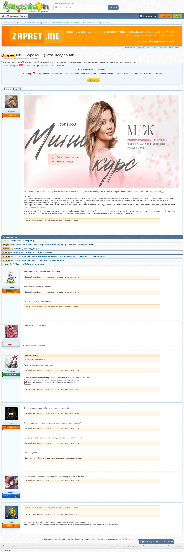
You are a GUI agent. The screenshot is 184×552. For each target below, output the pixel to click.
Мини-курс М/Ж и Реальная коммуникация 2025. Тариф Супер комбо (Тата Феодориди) (52, 245)
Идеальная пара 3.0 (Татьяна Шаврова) (124, 539)
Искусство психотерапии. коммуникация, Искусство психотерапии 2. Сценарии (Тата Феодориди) (58, 256)
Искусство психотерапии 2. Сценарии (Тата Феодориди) (38, 260)
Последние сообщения (16, 16)
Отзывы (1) (17, 89)
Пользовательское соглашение (154, 546)
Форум (3, 16)
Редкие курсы (141, 47)
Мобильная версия (9, 546)
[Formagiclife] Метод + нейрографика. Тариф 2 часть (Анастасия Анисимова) (75, 539)
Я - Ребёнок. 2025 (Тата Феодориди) (27, 264)
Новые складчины (152, 47)
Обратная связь (110, 546)
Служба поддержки (67, 3)
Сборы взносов (163, 47)
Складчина (7, 550)
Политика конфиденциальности (129, 546)
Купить (93, 80)
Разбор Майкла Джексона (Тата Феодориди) (32, 252)
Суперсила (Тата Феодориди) (25, 249)
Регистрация (165, 16)
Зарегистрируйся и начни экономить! (156, 541)
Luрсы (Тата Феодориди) (22, 241)
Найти (114, 7)
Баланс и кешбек (174, 47)
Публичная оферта (175, 546)
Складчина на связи (129, 47)
